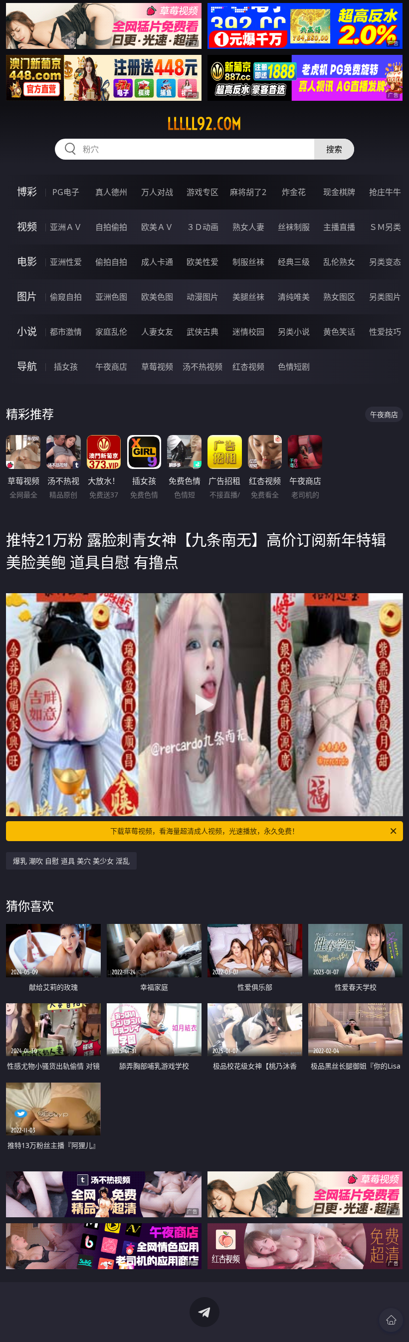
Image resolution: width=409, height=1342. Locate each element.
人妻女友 (157, 331)
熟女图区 (339, 296)
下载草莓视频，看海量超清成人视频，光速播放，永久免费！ (204, 831)
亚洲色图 (111, 296)
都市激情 (66, 331)
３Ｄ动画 (202, 227)
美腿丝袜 (248, 296)
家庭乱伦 (111, 331)
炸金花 (294, 192)
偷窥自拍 (66, 296)
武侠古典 (202, 331)
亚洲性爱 (66, 261)
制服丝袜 (248, 261)
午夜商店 (111, 366)
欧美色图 (157, 296)
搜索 (334, 149)
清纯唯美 (294, 296)
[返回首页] (391, 1320)
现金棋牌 (339, 192)
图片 (27, 296)
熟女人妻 (248, 227)
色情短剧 (294, 366)
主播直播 (339, 227)
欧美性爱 (202, 261)
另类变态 (385, 261)
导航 (27, 366)
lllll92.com (204, 124)
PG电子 (65, 192)
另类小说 (294, 331)
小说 (27, 331)
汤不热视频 (202, 366)
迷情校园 (248, 331)
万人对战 (157, 192)
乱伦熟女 (339, 261)
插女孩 (66, 366)
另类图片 (385, 296)
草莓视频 (157, 366)
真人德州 (111, 192)
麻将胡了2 (248, 192)
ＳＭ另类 (385, 227)
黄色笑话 (339, 331)
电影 (27, 261)
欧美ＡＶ (157, 227)
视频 (27, 226)
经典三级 (294, 261)
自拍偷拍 (111, 227)
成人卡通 (157, 261)
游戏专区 (202, 192)
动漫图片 (202, 296)
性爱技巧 (385, 331)
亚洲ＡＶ (66, 227)
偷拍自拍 (111, 261)
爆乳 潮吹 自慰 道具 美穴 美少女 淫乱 (71, 861)
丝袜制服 (294, 227)
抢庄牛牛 (385, 192)
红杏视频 (248, 366)
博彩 (27, 192)
